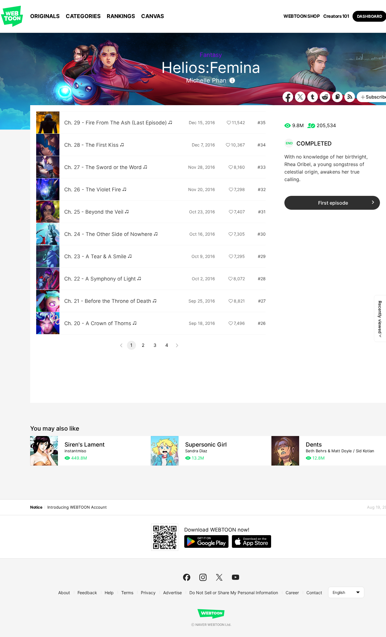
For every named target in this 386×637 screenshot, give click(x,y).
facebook (186, 577)
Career (292, 592)
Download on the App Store (251, 541)
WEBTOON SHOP (301, 16)
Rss (349, 97)
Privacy (148, 592)
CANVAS (152, 16)
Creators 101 (336, 16)
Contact (314, 592)
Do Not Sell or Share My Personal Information (233, 592)
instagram (203, 577)
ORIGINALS (45, 16)
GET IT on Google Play (206, 541)
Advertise (172, 592)
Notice (36, 507)
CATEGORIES (83, 16)
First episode (333, 203)
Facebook (288, 97)
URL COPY (337, 97)
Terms (127, 592)
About (64, 592)
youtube (235, 577)
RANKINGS (121, 16)
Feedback (87, 592)
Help (109, 592)
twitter (219, 577)
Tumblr (312, 97)
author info (232, 80)
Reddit (325, 97)
